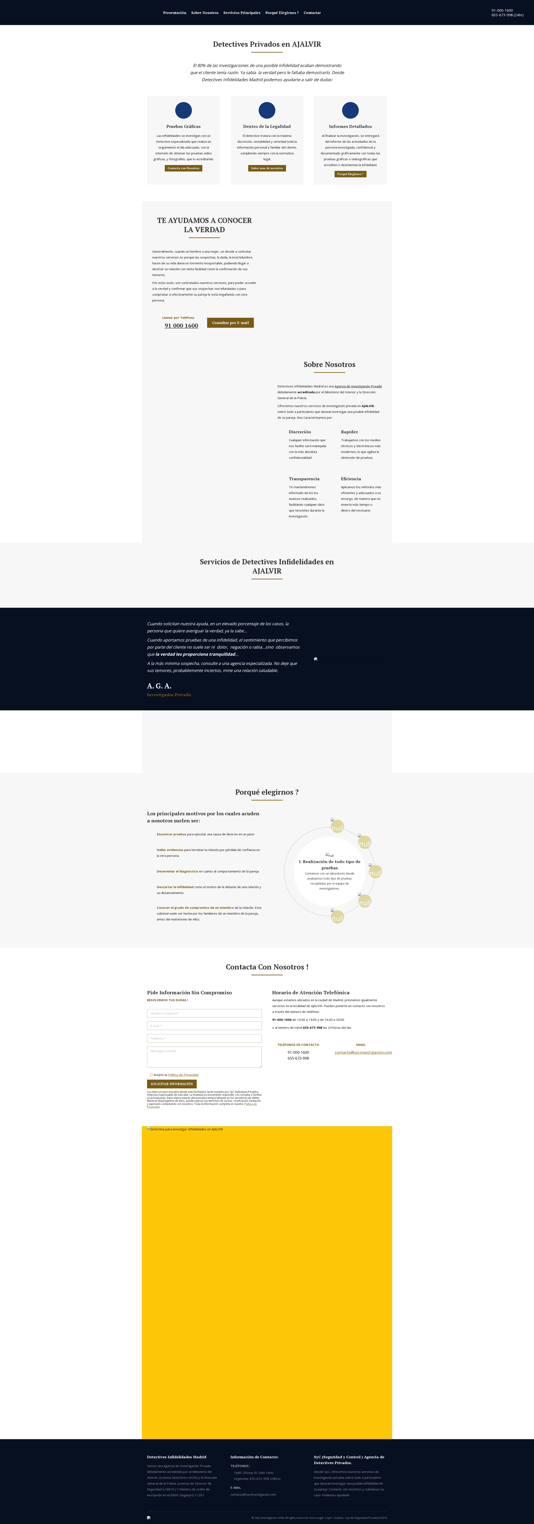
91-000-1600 (502, 10)
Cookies (338, 1518)
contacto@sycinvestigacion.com (363, 1052)
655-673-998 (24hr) (507, 15)
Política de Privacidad (183, 1075)
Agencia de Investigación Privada (358, 386)
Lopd (328, 1518)
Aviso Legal (316, 1518)
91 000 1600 (181, 325)
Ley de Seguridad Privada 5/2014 (366, 1518)
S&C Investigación (266, 1518)
